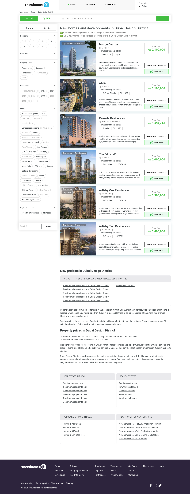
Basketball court (28, 176)
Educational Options (30, 114)
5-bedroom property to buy (75, 402)
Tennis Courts (44, 161)
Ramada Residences (112, 118)
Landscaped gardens (30, 128)
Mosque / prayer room (31, 137)
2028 (24, 96)
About (131, 470)
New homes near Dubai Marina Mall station (139, 435)
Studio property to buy (73, 383)
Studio (24, 41)
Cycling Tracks (43, 190)
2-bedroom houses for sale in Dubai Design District (86, 289)
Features (23, 108)
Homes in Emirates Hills (74, 435)
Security (43, 152)
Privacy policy (42, 483)
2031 (52, 96)
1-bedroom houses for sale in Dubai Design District (86, 285)
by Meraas (104, 48)
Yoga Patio (26, 166)
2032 (24, 101)
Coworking (26, 180)
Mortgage (47, 213)
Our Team (132, 466)
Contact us (133, 475)
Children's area (27, 185)
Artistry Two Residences (114, 226)
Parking (46, 142)
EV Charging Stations (30, 200)
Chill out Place (27, 190)
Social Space (41, 157)
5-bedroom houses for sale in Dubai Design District (86, 300)
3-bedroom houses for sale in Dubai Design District (86, 293)
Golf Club (25, 118)
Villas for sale (125, 394)
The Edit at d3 (107, 154)
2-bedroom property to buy (75, 390)
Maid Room (47, 128)
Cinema (38, 180)
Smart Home (27, 157)
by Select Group (106, 193)
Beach (41, 176)
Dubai (72, 5)
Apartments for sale (128, 398)
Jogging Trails (27, 123)
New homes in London (153, 466)
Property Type (26, 63)
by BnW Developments (109, 121)
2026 (43, 91)
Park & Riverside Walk (30, 142)
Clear (48, 226)
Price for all (24, 54)
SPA (23, 152)
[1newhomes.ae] (33, 470)
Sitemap (69, 483)
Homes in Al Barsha (72, 424)
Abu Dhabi (90, 5)
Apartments (27, 68)
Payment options (27, 208)
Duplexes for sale (127, 390)
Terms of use (57, 483)
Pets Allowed (27, 147)
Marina (25, 133)
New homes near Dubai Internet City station (138, 427)
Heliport (36, 118)
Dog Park (44, 195)
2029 (33, 96)
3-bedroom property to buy (75, 394)
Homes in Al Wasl (71, 431)
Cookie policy (27, 483)
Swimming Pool (28, 161)
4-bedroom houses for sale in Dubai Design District (86, 297)
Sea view (32, 152)
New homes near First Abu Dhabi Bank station (140, 424)
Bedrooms (24, 36)
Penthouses (27, 73)
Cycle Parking (43, 185)
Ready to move (29, 91)
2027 (52, 91)
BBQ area (39, 166)
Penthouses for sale (128, 383)
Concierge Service (29, 195)
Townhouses (41, 73)
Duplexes (39, 68)
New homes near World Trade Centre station (139, 431)
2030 (43, 96)
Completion (24, 86)
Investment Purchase (30, 213)
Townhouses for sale (128, 387)
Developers (110, 5)
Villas (24, 78)
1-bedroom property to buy (75, 387)
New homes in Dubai (125, 285)
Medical (35, 133)
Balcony (50, 166)
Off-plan (74, 466)
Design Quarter (108, 44)
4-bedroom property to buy (75, 398)
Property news (117, 475)
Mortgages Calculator (80, 470)
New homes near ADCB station (133, 438)
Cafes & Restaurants (30, 171)
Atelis (102, 83)
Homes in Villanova (72, 427)
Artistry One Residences (114, 190)
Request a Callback (156, 65)
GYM (44, 114)
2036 (33, 101)
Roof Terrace (41, 147)
